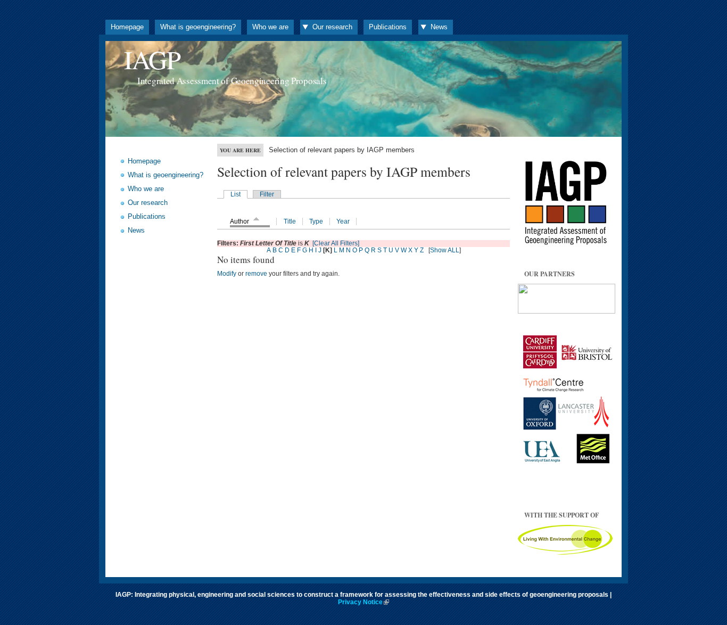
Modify (226, 273)
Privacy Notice (360, 602)
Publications (388, 27)
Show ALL (444, 250)
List (235, 194)
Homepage (127, 27)
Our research (332, 27)
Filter (267, 194)
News (439, 27)
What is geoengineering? (198, 27)
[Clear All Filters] (335, 243)
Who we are (270, 27)
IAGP (152, 59)
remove (256, 273)
